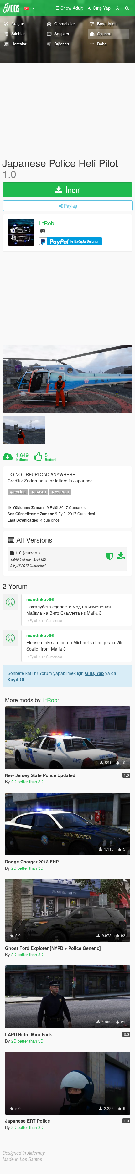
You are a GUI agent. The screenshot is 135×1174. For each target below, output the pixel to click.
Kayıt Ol (16, 679)
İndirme (22, 459)
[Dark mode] (117, 8)
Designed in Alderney (24, 1153)
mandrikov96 (40, 599)
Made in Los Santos (22, 1159)
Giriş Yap (94, 673)
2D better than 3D (27, 782)
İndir (71, 189)
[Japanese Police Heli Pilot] (67, 379)
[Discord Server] (42, 230)
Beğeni (50, 459)
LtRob (46, 223)
